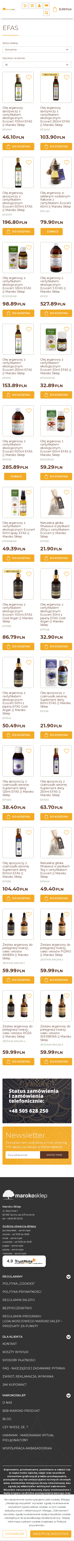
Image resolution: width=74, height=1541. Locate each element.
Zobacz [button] (52, 231)
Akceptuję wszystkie (51, 1534)
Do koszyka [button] (21, 146)
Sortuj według (10, 43)
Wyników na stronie (13, 58)
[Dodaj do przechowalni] (28, 78)
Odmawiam (14, 1534)
